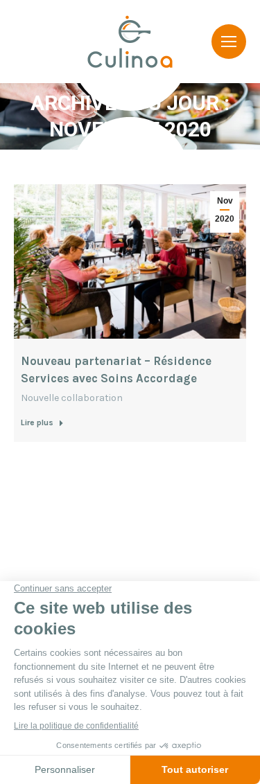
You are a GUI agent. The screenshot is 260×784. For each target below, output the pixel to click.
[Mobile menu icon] (228, 41)
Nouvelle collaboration (72, 398)
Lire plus (37, 422)
